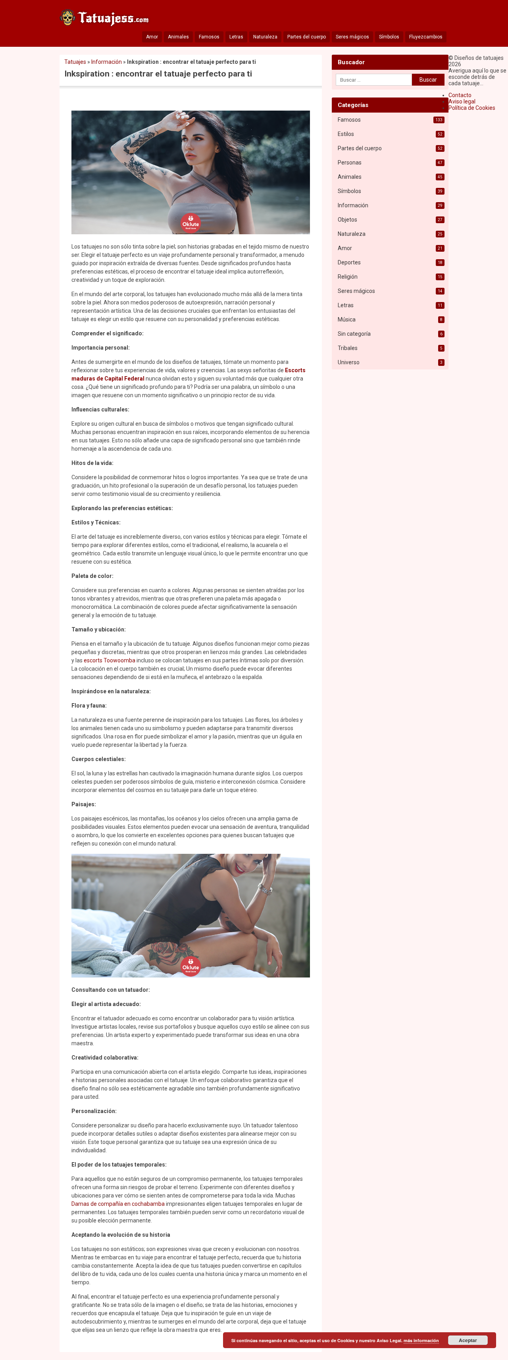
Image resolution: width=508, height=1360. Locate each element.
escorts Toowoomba (109, 660)
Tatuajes (75, 62)
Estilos (346, 134)
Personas (350, 162)
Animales (178, 37)
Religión (348, 277)
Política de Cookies (471, 108)
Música (347, 319)
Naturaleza (265, 37)
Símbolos (389, 37)
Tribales (348, 348)
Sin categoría (354, 334)
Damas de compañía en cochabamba (118, 1204)
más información (421, 1340)
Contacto (459, 95)
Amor (152, 37)
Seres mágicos (352, 37)
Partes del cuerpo (306, 37)
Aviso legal (461, 101)
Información (106, 62)
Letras (236, 37)
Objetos (347, 219)
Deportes (349, 262)
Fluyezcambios (426, 37)
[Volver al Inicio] (105, 19)
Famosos (209, 37)
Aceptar (468, 1340)
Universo (349, 362)
